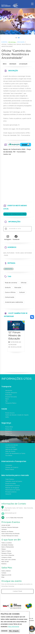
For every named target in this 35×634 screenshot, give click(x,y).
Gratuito (8, 287)
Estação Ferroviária (11, 396)
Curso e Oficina (10, 292)
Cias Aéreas (8, 455)
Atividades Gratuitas (7, 545)
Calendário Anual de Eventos (13, 481)
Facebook (16, 239)
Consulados (8, 465)
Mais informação (13, 626)
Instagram (7, 239)
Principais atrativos (10, 491)
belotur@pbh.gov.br (10, 513)
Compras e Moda (6, 557)
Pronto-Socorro (10, 413)
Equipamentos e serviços (12, 485)
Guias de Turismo (10, 451)
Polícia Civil (8, 429)
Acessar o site (15, 228)
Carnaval (4, 529)
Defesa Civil (8, 433)
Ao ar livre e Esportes (7, 555)
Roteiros (3, 563)
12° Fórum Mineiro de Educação (14, 335)
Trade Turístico (9, 479)
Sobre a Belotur (6, 570)
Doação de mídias (10, 483)
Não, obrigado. (14, 631)
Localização (23, 64)
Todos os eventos (6, 542)
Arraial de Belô (5, 525)
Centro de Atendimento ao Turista (15, 453)
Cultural (22, 292)
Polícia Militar (9, 426)
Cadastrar (17, 591)
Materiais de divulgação (12, 487)
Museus (3, 549)
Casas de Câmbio (10, 447)
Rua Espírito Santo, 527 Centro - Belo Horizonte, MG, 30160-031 (17, 509)
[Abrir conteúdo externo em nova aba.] (14, 144)
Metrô (7, 399)
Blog (2, 577)
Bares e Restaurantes (7, 547)
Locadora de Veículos (11, 445)
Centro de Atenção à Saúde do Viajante (16, 415)
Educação (20, 42)
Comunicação (9, 297)
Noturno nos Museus (7, 531)
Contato (3, 572)
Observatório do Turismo (12, 489)
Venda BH (8, 494)
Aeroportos (8, 390)
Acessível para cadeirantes (14, 302)
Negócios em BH (6, 575)
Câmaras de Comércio (11, 467)
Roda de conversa (11, 282)
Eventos (4, 42)
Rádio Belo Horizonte (16, 517)
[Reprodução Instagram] (27, 21)
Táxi (6, 401)
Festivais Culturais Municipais (9, 527)
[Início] (9, 3)
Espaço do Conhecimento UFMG (15, 214)
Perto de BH (5, 561)
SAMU (7, 417)
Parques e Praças (6, 553)
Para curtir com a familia (8, 559)
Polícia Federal (9, 469)
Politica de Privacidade (30, 619)
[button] (16, 37)
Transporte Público (10, 403)
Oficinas (23, 282)
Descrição (12, 64)
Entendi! (4, 631)
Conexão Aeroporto (11, 392)
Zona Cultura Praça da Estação (10, 533)
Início (5, 64)
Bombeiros (8, 431)
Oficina (13, 42)
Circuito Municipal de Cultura (9, 535)
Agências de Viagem (11, 449)
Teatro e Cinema (6, 551)
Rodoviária (8, 394)
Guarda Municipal (10, 435)
